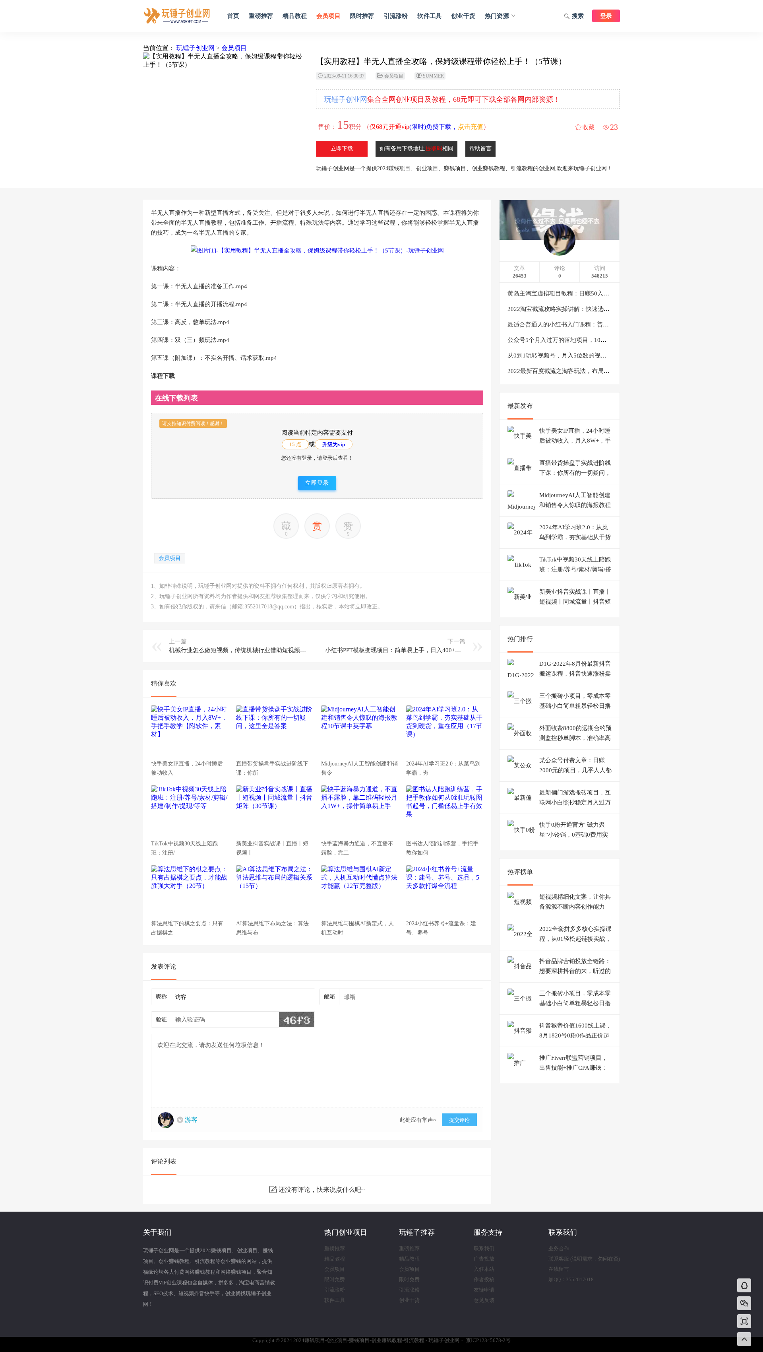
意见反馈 (484, 1300)
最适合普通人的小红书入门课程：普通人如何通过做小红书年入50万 (597, 324)
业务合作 (558, 1248)
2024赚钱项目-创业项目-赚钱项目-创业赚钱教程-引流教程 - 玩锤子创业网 (177, 16)
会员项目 (328, 16)
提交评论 (459, 1120)
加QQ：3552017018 (571, 1279)
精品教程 (295, 16)
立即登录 (317, 483)
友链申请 (484, 1290)
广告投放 (484, 1259)
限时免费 (334, 1279)
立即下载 (342, 149)
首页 (233, 16)
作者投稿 (484, 1279)
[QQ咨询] (744, 1286)
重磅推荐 (261, 16)
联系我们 (484, 1248)
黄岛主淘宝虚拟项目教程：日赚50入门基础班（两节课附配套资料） (597, 293)
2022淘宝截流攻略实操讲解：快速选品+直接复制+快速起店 (585, 309)
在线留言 (558, 1269)
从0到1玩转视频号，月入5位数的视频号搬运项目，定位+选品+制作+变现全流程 (612, 355)
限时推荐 (362, 16)
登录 (606, 16)
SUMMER (433, 76)
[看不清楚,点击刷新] (296, 1019)
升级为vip (333, 444)
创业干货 (463, 16)
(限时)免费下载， (426, 126)
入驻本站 (484, 1269)
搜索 (578, 16)
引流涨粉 (396, 16)
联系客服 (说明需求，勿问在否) (584, 1259)
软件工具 (429, 16)
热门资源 (497, 16)
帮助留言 (480, 149)
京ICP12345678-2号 (488, 1340)
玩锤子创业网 (195, 48)
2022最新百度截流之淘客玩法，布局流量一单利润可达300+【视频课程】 (603, 371)
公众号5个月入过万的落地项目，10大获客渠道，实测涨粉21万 (589, 340)
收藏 (589, 127)
